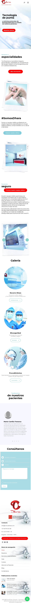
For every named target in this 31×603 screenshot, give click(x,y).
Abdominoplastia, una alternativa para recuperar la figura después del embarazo (17, 586)
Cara (3, 559)
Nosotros (4, 553)
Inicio (3, 550)
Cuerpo (4, 562)
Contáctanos (5, 571)
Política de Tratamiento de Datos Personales (14, 538)
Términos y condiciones (15, 602)
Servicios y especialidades (9, 556)
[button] (12, 441)
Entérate (14, 340)
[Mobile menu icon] (27, 2)
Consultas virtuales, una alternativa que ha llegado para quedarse (18, 592)
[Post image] (3, 580)
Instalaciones (14, 300)
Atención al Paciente (7, 565)
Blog (3, 568)
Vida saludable (11, 578)
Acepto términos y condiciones (10, 482)
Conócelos (14, 380)
